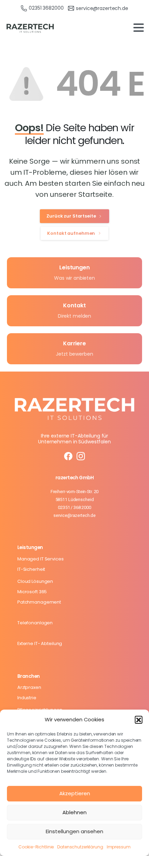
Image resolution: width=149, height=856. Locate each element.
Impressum (119, 847)
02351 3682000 (46, 7)
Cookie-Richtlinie (36, 847)
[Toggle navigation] (139, 27)
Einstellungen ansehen (74, 831)
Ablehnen (74, 812)
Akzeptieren (74, 793)
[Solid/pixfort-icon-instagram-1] (80, 456)
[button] (138, 719)
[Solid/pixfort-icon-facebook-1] (68, 456)
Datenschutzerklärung (80, 847)
